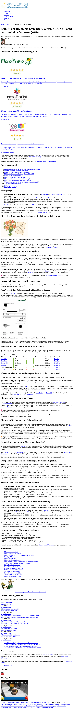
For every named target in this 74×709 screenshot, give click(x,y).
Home (2, 24)
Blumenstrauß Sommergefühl (9, 610)
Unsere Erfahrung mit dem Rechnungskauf (16, 172)
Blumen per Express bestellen (12, 560)
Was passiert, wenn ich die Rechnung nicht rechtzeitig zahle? (21, 182)
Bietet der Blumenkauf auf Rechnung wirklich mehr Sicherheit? (22, 169)
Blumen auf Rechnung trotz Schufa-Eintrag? (17, 179)
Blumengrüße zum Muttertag (12, 553)
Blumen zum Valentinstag (11, 552)
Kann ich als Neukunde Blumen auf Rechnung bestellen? (18, 538)
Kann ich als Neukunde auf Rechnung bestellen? (18, 180)
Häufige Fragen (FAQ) (10, 187)
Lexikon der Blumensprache (12, 566)
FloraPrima (44, 194)
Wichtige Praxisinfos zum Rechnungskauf (16, 170)
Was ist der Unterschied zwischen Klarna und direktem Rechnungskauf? (22, 542)
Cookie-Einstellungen (35, 702)
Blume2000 (45, 198)
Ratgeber (6, 18)
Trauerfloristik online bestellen (13, 574)
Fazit (5, 185)
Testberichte (7, 13)
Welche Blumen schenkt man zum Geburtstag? (17, 563)
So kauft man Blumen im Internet (13, 568)
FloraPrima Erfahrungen (35, 156)
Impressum (45, 702)
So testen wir (8, 665)
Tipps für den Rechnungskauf (12, 183)
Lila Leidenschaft (6, 604)
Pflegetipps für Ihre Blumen (12, 565)
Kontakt (3, 702)
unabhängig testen (48, 655)
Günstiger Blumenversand (11, 557)
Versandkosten (8, 16)
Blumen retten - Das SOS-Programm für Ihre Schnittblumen (21, 561)
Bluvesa (34, 204)
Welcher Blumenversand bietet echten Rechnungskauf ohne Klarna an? (22, 534)
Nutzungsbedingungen (12, 702)
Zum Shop (57, 359)
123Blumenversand (56, 194)
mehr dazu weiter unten (51, 247)
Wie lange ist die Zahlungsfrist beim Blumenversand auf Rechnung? (21, 537)
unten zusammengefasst (43, 212)
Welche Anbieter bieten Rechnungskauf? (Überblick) (19, 174)
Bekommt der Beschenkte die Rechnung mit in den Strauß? (19, 535)
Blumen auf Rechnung (10, 558)
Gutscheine (7, 20)
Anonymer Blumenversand (12, 571)
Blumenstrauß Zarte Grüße (8, 630)
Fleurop (6, 204)
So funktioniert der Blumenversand (14, 570)
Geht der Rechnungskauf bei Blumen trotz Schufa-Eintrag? (19, 540)
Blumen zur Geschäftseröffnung (13, 576)
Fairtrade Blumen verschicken (12, 573)
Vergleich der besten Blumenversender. (46, 161)
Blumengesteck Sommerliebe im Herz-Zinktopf (14, 623)
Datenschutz (24, 702)
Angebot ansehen (6, 607)
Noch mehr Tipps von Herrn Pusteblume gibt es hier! (30, 592)
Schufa (70, 425)
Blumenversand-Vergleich (53, 275)
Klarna (28, 386)
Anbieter (6, 15)
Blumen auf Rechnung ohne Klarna (14, 177)
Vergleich (7, 11)
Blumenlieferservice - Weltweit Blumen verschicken (19, 555)
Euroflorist (36, 198)
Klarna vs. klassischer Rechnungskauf (15, 175)
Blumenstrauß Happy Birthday (9, 636)
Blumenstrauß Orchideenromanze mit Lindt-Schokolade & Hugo (19, 617)
